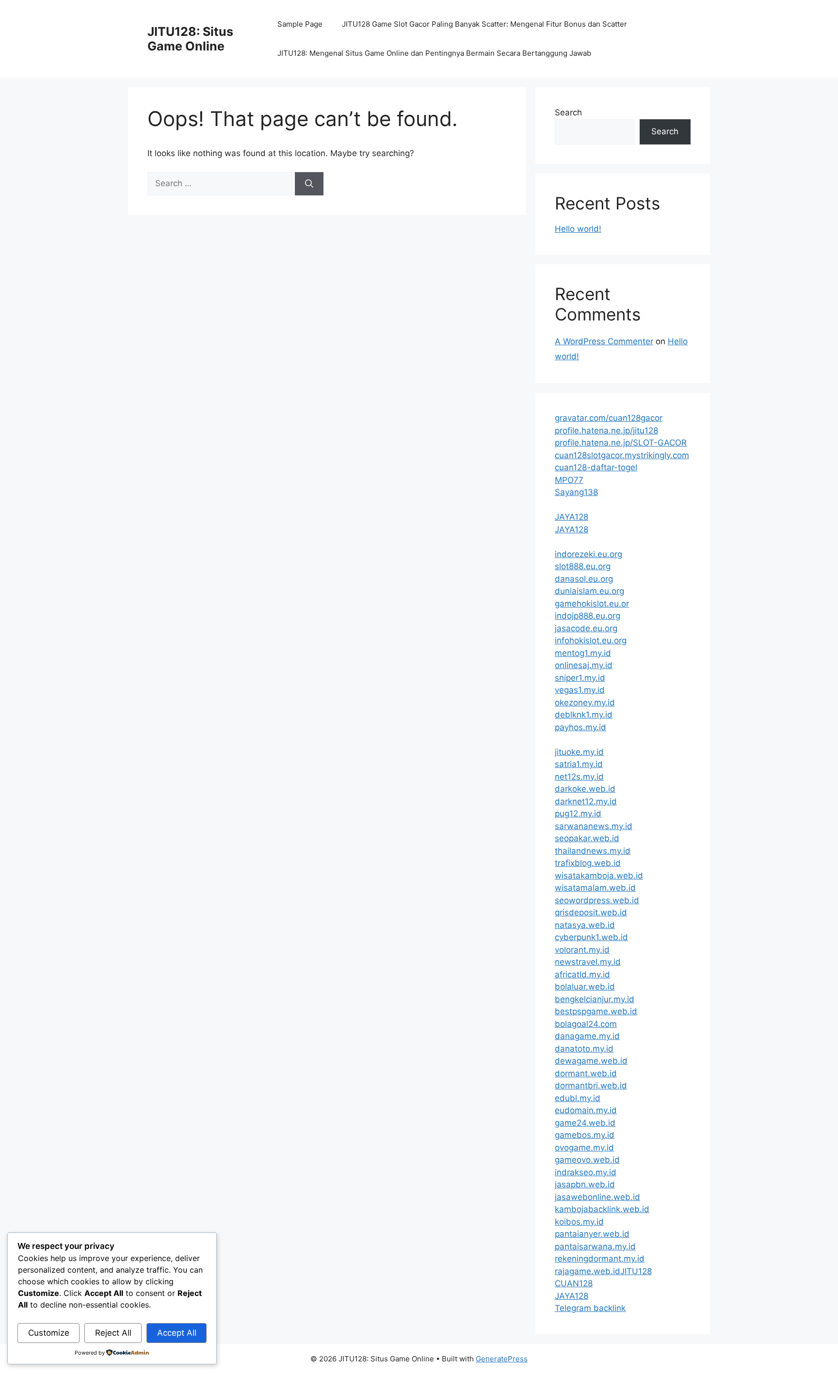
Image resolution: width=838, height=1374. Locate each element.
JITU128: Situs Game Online (190, 38)
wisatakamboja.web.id (599, 875)
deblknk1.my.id (583, 714)
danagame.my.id (587, 1036)
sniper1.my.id (580, 678)
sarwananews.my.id (593, 826)
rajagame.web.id (587, 1271)
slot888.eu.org (583, 566)
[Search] (309, 183)
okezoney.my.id (585, 702)
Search (568, 112)
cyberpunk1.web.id (591, 937)
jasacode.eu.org (586, 628)
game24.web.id (585, 1123)
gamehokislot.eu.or (592, 603)
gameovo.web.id (587, 1160)
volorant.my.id (582, 950)
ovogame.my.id (584, 1147)
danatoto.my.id (584, 1049)
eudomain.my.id (586, 1110)
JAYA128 (571, 517)
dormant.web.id (586, 1073)
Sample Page (299, 24)
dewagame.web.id (591, 1061)
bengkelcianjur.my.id (594, 999)
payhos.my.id (580, 727)
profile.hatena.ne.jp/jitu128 (606, 430)
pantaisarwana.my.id (595, 1246)
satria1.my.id (579, 764)
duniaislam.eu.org (589, 591)
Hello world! (578, 229)
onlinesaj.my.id (583, 665)
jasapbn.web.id (585, 1184)
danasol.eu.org (584, 579)
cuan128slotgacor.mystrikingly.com (622, 455)
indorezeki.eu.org (588, 554)
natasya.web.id (585, 925)
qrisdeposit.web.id (591, 912)
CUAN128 (574, 1283)
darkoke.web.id (585, 789)
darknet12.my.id (586, 801)
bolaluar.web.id (585, 986)
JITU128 (636, 1271)
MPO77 (569, 480)
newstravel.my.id (588, 962)
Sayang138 (576, 492)
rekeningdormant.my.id (600, 1258)
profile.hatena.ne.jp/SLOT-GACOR (621, 442)
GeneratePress (502, 1358)
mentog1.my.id (583, 653)
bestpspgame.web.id (596, 1011)
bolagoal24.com (586, 1024)
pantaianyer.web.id (592, 1234)
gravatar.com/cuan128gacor (608, 418)
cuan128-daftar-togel (596, 467)
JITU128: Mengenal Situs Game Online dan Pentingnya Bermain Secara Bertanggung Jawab (434, 53)
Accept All (176, 1333)
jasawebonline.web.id (597, 1197)
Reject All (113, 1333)
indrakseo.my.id (585, 1172)
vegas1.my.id (580, 690)
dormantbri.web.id (591, 1085)
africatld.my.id (582, 974)
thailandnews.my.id (592, 851)
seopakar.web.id (587, 838)
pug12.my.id (578, 813)
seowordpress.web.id (597, 900)
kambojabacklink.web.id (602, 1209)
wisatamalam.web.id (595, 888)
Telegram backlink (590, 1308)
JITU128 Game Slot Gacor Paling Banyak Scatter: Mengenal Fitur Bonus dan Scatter (484, 24)
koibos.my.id (579, 1222)
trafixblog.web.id (588, 863)
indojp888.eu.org (587, 616)
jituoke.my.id (579, 752)
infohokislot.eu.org (591, 640)
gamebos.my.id (584, 1135)
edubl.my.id (577, 1098)
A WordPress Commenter (604, 341)
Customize (48, 1333)
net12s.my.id (579, 777)
